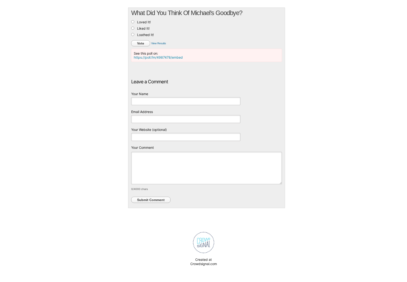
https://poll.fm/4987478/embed (158, 57)
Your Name (139, 94)
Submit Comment (151, 200)
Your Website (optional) (149, 130)
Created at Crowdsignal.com (203, 262)
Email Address (142, 112)
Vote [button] (140, 43)
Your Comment (142, 147)
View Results (158, 43)
